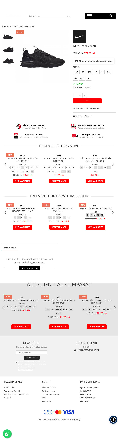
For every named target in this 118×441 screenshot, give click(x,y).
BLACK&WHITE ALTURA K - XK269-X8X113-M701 (59, 301)
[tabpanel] (42, 56)
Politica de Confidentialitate (26, 368)
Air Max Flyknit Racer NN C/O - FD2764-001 (97, 301)
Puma (95, 155)
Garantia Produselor (50, 394)
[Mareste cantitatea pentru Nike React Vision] (84, 95)
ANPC (44, 397)
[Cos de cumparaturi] (110, 16)
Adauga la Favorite (83, 116)
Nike (22, 155)
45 (76, 78)
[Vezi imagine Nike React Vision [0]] (8, 36)
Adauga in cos (87, 100)
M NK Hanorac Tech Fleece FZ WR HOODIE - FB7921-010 (22, 210)
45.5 (82, 78)
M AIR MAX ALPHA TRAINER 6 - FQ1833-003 (22, 159)
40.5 (76, 72)
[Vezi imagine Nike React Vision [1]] (8, 49)
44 (102, 72)
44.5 (108, 72)
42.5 (89, 72)
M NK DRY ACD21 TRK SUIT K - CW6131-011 (59, 210)
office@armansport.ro (88, 349)
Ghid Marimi (9, 387)
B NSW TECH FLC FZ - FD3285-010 (95, 208)
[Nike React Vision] (42, 56)
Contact (7, 397)
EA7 (21, 297)
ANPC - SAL (47, 401)
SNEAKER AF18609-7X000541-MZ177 (21, 300)
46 (89, 78)
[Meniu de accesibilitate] (113, 420)
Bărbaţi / (14, 26)
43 (96, 72)
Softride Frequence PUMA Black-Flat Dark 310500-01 (95, 159)
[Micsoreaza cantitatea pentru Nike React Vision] (75, 95)
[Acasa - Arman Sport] (12, 16)
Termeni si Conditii (12, 391)
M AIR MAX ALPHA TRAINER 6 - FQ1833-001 (59, 159)
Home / (6, 26)
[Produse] (90, 16)
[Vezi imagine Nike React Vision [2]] (8, 61)
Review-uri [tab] (10, 247)
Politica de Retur (49, 391)
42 (83, 72)
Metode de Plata (49, 387)
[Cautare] (68, 16)
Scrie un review (29, 268)
